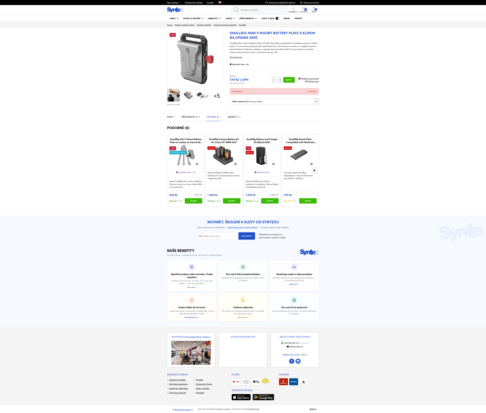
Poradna (200, 392)
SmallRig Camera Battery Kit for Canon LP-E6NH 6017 (224, 141)
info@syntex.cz (296, 346)
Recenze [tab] (233, 116)
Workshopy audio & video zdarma (243, 227)
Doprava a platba (177, 379)
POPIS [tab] (170, 116)
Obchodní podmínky (178, 384)
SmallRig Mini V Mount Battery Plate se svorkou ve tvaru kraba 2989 (186, 141)
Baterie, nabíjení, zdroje (184, 25)
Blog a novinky (203, 388)
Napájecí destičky (204, 25)
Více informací (236, 57)
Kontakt (210, 2)
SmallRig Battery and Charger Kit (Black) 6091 (262, 141)
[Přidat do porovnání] (197, 163)
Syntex (170, 25)
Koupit (289, 79)
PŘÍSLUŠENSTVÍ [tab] (189, 116)
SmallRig (242, 25)
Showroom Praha (204, 384)
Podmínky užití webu (178, 388)
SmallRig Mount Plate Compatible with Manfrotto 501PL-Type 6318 (300, 141)
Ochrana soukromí (177, 392)
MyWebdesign (253, 408)
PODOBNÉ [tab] (212, 116)
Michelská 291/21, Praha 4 (198, 336)
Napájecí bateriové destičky (225, 25)
